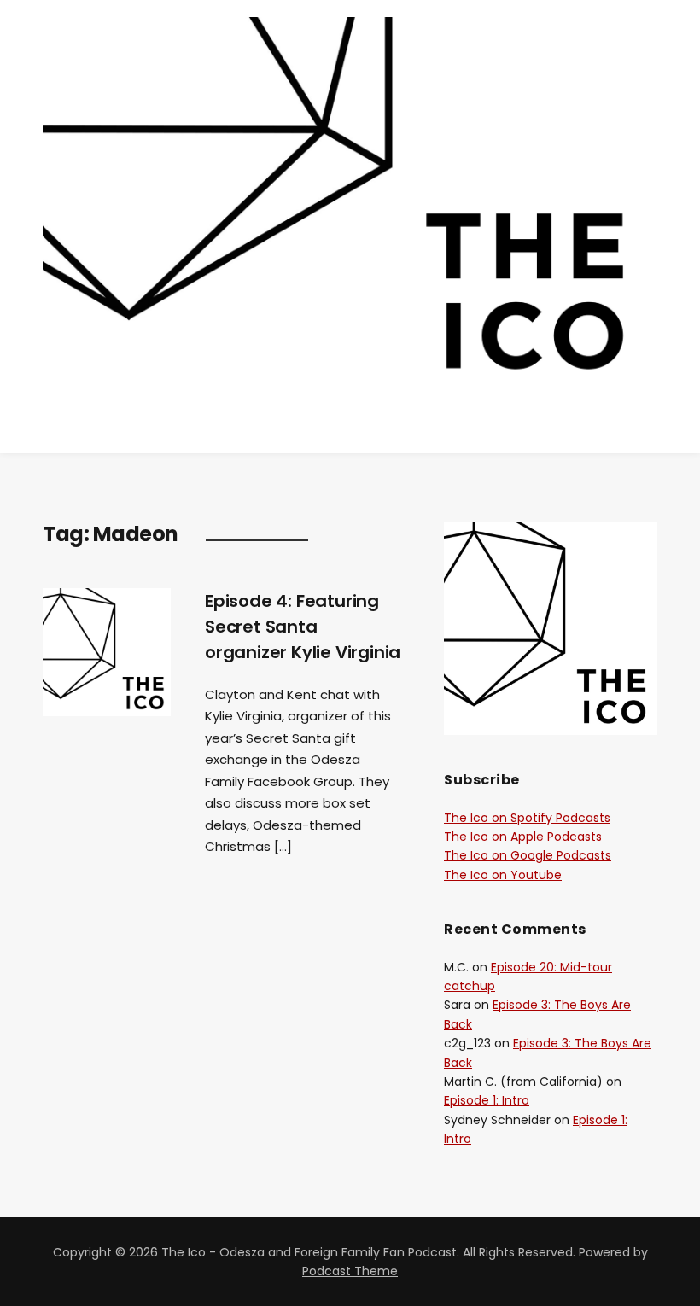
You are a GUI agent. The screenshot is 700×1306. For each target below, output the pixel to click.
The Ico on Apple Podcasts (523, 836)
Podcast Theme (350, 1271)
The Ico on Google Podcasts (527, 855)
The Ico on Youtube (503, 874)
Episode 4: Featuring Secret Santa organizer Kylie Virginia (302, 626)
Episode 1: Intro (486, 1100)
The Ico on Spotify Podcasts (527, 817)
